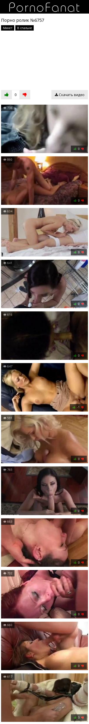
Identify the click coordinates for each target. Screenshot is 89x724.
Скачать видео (71, 94)
